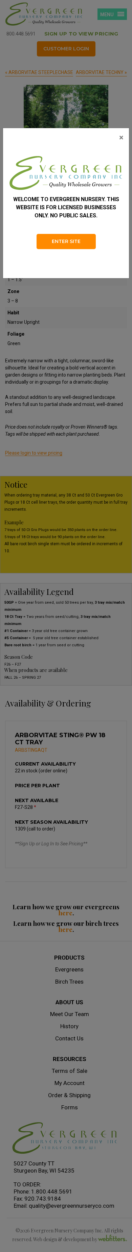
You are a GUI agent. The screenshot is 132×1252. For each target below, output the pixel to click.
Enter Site (66, 241)
